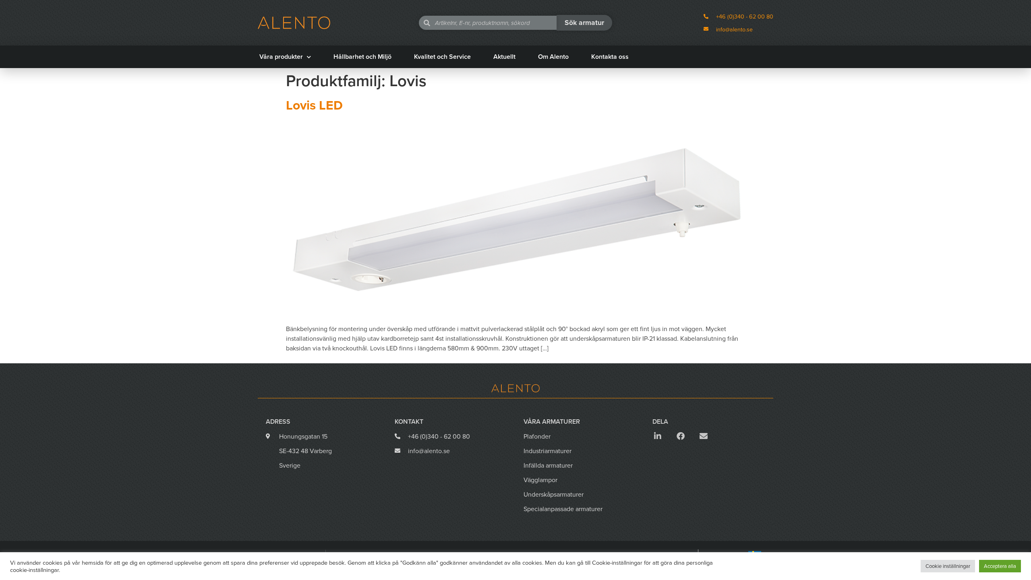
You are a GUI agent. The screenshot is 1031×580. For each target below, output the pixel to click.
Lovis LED (314, 105)
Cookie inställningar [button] (947, 566)
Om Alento (553, 56)
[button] (657, 436)
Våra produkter (281, 56)
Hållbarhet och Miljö (362, 56)
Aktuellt (504, 56)
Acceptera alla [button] (1000, 566)
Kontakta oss (610, 56)
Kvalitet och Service (442, 56)
